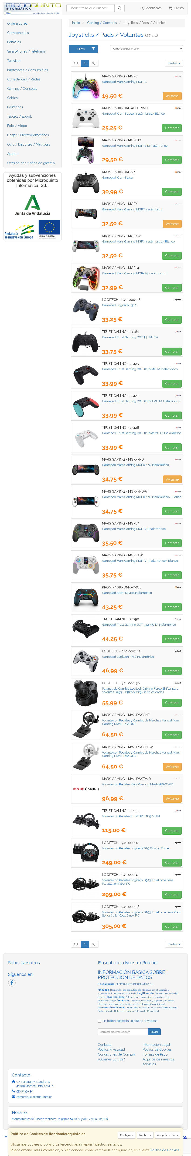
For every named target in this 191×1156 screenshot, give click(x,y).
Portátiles (14, 42)
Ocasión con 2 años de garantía (31, 163)
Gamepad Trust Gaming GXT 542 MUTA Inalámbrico (139, 624)
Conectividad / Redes (23, 79)
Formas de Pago (155, 1054)
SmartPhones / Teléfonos (26, 51)
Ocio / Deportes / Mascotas (28, 144)
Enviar (154, 1031)
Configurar (126, 1135)
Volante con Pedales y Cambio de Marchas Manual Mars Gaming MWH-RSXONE (141, 722)
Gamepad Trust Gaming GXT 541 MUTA (130, 337)
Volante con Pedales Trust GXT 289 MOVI (131, 816)
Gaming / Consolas (22, 88)
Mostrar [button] (173, 63)
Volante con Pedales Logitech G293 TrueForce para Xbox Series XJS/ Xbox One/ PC (141, 913)
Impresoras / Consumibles (27, 70)
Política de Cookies (164, 1150)
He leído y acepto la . (130, 1021)
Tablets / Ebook (19, 116)
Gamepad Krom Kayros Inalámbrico (127, 593)
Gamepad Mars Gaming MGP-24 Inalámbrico (133, 273)
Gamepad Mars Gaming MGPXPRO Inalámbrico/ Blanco (141, 497)
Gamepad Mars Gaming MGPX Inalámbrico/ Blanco (138, 241)
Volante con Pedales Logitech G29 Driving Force (135, 848)
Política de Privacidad (147, 1011)
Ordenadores (17, 23)
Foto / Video (17, 126)
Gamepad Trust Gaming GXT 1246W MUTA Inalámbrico (141, 433)
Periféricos (15, 107)
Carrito (178, 8)
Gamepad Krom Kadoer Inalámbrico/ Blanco (133, 113)
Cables (12, 98)
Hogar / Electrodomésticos (28, 135)
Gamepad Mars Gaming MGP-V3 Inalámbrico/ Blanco (140, 560)
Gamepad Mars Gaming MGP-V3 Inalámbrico (134, 529)
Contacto (105, 1044)
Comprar (172, 128)
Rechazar (145, 1135)
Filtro (81, 49)
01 (85, 63)
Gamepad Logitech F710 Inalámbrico (128, 656)
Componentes (18, 33)
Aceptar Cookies (167, 1135)
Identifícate (153, 8)
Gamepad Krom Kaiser (117, 177)
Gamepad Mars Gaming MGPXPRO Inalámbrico (135, 465)
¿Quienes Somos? (111, 1059)
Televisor (14, 61)
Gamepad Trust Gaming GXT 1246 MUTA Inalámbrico (140, 369)
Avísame (172, 96)
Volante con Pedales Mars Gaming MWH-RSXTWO (138, 784)
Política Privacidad (111, 1049)
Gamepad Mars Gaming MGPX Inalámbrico (132, 209)
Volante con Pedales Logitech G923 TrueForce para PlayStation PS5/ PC (137, 881)
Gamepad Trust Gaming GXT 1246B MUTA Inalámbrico (141, 401)
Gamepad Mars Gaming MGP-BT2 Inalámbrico (134, 145)
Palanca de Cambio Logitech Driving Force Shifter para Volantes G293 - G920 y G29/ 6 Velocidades (140, 690)
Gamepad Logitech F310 (119, 305)
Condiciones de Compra (116, 1054)
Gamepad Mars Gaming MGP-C (124, 81)
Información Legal (156, 1044)
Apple (11, 154)
